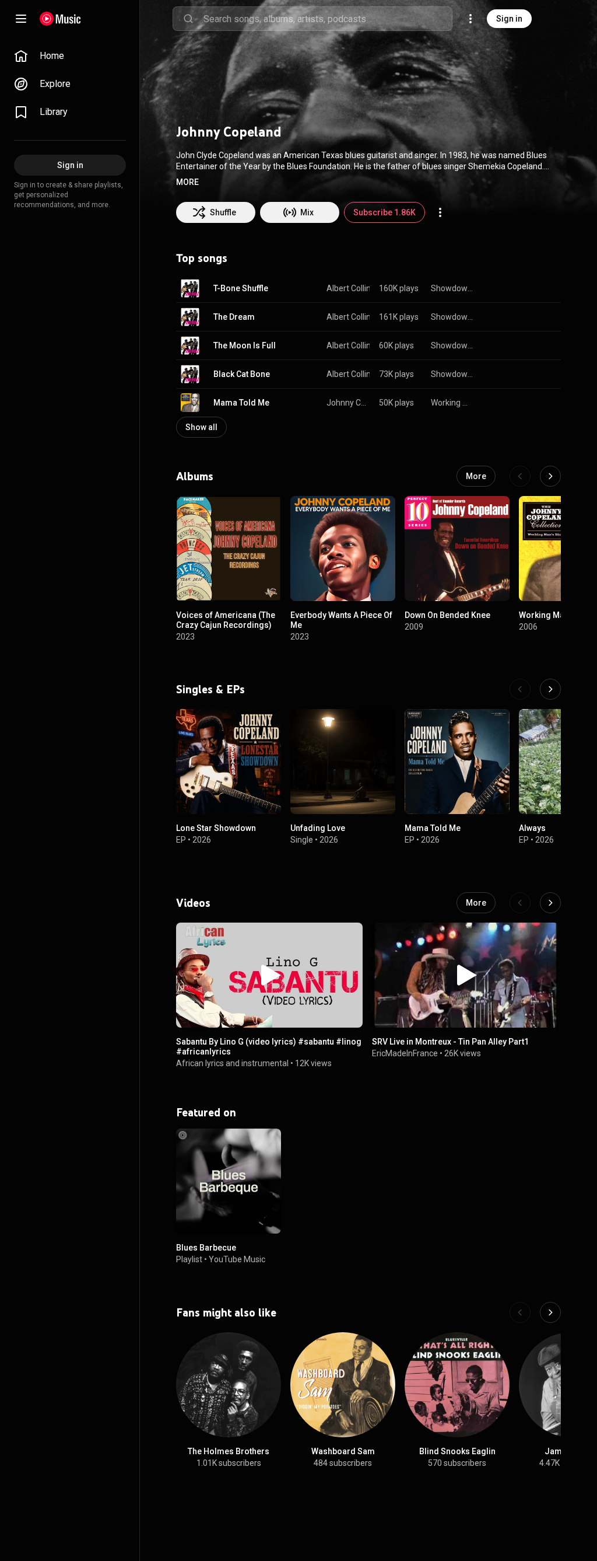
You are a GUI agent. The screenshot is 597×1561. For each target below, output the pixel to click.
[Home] (60, 19)
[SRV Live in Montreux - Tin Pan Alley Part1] (465, 975)
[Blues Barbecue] (228, 1181)
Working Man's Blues (453, 402)
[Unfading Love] (342, 761)
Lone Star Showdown (216, 828)
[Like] (493, 288)
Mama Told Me (241, 402)
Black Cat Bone (241, 374)
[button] (187, 182)
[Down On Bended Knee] (457, 548)
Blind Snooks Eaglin (457, 1451)
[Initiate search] (188, 18)
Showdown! (452, 288)
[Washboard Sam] (342, 1384)
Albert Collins (350, 288)
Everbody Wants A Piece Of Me (341, 620)
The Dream (234, 317)
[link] (70, 56)
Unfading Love (317, 828)
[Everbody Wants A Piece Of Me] (342, 548)
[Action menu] (440, 212)
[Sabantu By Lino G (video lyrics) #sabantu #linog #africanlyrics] (269, 975)
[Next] (550, 476)
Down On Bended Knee (447, 615)
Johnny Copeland (348, 402)
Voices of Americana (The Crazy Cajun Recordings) (225, 620)
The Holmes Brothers (228, 1451)
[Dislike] (515, 288)
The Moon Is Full (244, 345)
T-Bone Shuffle (240, 288)
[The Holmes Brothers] (228, 1384)
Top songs (201, 258)
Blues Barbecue (206, 1247)
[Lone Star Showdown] (228, 761)
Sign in (509, 18)
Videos (193, 903)
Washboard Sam (343, 1451)
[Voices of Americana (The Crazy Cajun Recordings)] (228, 548)
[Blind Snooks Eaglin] (457, 1384)
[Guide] (21, 19)
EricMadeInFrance (405, 1053)
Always (532, 828)
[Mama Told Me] (457, 761)
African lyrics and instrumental (232, 1062)
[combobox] (327, 18)
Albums (194, 476)
